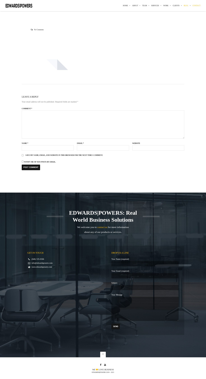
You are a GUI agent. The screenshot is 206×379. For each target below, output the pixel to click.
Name (25, 143)
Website (136, 143)
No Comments (39, 30)
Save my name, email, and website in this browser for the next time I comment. (64, 155)
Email (80, 143)
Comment (27, 109)
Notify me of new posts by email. (40, 162)
